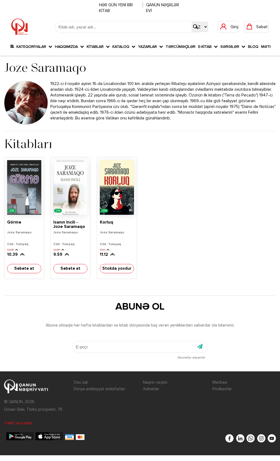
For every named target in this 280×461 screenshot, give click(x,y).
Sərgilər (230, 47)
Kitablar (96, 47)
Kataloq (122, 47)
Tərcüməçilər (181, 47)
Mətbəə (219, 382)
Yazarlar (148, 47)
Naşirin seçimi (155, 382)
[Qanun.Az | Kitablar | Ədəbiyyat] (19, 27)
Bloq (253, 47)
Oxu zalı (81, 382)
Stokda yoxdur (117, 268)
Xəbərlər (151, 389)
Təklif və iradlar (18, 423)
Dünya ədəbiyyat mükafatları (99, 389)
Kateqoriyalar (31, 47)
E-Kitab (206, 47)
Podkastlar (222, 389)
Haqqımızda (67, 47)
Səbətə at (24, 268)
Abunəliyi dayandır (191, 357)
